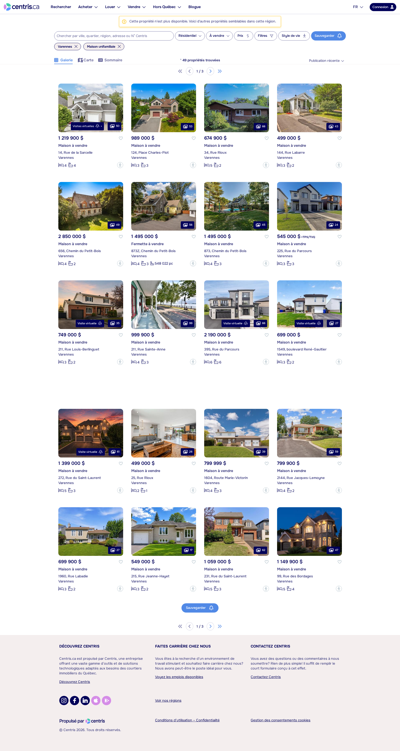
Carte (89, 60)
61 (118, 452)
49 (117, 225)
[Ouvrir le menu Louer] (119, 7)
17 (191, 550)
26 (190, 452)
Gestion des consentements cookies (280, 720)
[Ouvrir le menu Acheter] (96, 7)
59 (336, 452)
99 (190, 323)
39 (263, 452)
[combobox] (114, 36)
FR (355, 6)
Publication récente (324, 61)
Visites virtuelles (83, 126)
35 (117, 323)
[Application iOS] (95, 700)
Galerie (66, 60)
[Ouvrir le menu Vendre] (144, 7)
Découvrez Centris (79, 646)
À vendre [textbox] (216, 36)
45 (263, 225)
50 (117, 126)
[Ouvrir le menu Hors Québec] (179, 7)
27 (336, 323)
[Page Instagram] (64, 700)
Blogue (194, 6)
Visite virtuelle (87, 323)
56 (190, 225)
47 (336, 550)
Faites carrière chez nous (183, 646)
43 (336, 126)
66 (263, 126)
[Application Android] (106, 700)
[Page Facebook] (74, 700)
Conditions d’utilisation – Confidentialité (187, 720)
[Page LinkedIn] (85, 700)
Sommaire (113, 60)
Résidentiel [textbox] (187, 36)
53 (190, 126)
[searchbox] (111, 36)
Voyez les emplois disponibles (179, 677)
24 (336, 225)
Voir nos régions (168, 700)
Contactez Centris (270, 646)
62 (263, 550)
